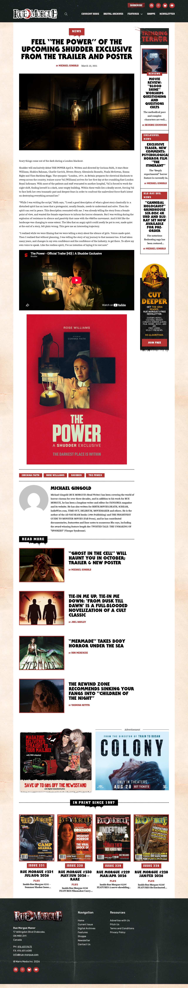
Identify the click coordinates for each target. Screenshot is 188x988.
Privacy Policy (117, 932)
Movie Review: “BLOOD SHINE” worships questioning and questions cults (154, 93)
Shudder (76, 475)
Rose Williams (55, 475)
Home (81, 920)
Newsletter (167, 14)
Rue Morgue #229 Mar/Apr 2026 (113, 874)
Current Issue (90, 14)
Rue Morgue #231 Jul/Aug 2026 (36, 873)
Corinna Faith (31, 475)
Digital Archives (113, 14)
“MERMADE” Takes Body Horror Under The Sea (97, 643)
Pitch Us (114, 924)
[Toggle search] (66, 14)
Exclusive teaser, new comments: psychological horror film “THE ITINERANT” (155, 155)
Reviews (154, 73)
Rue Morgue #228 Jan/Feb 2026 (151, 874)
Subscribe (136, 5)
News (147, 139)
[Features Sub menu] (141, 14)
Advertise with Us (120, 920)
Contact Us (84, 944)
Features (83, 932)
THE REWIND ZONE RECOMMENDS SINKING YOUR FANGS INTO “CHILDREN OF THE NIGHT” (101, 691)
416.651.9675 (24, 946)
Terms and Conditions (122, 928)
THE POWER (95, 475)
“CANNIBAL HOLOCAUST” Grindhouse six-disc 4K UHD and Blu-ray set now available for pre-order (154, 216)
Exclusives (151, 135)
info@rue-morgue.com (25, 954)
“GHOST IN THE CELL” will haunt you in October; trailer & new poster (97, 557)
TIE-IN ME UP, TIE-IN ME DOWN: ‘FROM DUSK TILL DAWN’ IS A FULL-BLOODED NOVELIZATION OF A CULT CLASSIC (98, 605)
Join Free (154, 342)
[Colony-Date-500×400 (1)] (132, 760)
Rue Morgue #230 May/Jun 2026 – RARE (75, 875)
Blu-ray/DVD (152, 193)
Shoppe (151, 14)
